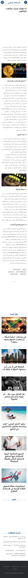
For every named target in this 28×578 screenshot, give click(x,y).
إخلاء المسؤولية (15, 566)
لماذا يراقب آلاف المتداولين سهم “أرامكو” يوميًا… (13, 542)
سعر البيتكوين (11, 272)
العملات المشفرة (16, 269)
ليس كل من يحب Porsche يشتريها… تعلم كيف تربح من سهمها (14, 537)
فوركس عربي (24, 566)
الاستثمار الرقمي (14, 2)
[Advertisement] (14, 28)
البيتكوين (24, 269)
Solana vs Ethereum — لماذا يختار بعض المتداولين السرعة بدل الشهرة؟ (15, 554)
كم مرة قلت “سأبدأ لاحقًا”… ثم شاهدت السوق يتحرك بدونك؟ (14, 546)
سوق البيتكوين (23, 274)
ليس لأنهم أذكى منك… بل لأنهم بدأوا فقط (15, 550)
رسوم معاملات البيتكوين (21, 272)
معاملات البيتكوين (14, 274)
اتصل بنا (15, 569)
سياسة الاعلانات (6, 566)
